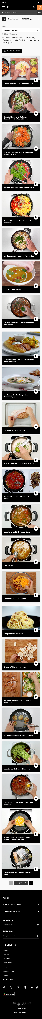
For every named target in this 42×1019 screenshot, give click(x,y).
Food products (7, 967)
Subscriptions (7, 963)
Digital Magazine (8, 979)
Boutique (6, 954)
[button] (39, 7)
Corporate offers (8, 971)
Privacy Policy (21, 1009)
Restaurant (6, 958)
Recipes (5, 950)
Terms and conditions (21, 1013)
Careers (5, 975)
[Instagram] (18, 987)
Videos (4, 26)
